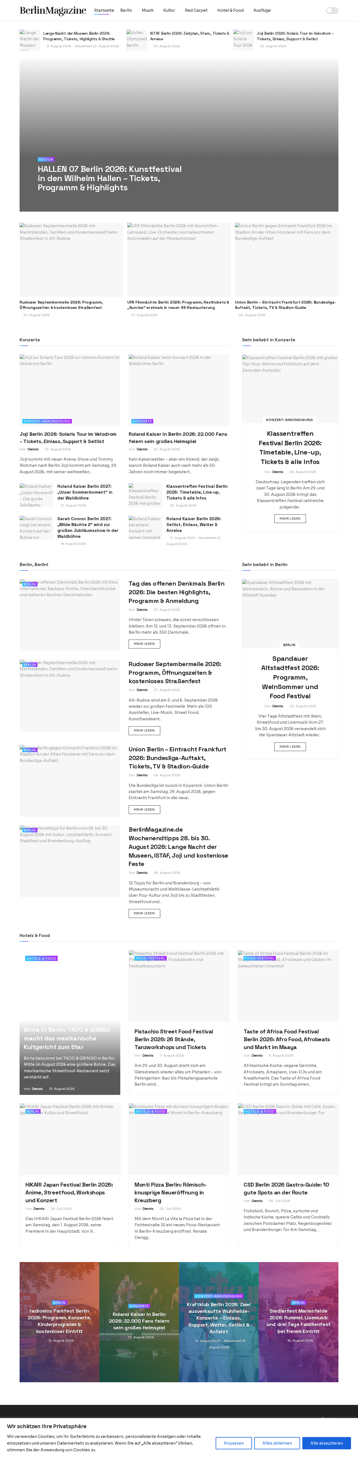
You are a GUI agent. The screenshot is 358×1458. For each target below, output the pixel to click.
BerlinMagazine (53, 10)
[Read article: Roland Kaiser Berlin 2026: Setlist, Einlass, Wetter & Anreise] (145, 528)
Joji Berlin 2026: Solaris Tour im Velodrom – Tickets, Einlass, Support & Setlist (188, 36)
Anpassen (234, 1443)
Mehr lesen (293, 518)
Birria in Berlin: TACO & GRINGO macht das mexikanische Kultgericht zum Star (67, 1038)
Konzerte (142, 421)
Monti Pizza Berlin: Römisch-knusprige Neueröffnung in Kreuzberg (171, 1192)
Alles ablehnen (277, 1443)
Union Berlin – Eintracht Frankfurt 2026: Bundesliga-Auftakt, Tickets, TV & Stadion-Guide (285, 305)
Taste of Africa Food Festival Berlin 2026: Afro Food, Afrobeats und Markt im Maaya (287, 1039)
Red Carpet (196, 10)
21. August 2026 (73, 505)
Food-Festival (150, 958)
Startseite (104, 10)
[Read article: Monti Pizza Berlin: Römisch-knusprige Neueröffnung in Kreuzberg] (179, 1139)
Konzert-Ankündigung (47, 421)
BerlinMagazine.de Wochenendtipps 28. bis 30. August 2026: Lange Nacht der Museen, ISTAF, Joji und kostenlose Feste (178, 846)
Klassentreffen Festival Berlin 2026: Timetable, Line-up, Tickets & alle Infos (197, 492)
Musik (148, 10)
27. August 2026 (272, 51)
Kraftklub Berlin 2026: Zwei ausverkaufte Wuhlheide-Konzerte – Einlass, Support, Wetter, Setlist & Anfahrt (219, 1317)
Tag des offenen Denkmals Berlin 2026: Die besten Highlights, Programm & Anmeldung (176, 592)
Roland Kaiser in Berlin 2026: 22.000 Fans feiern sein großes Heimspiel (139, 1321)
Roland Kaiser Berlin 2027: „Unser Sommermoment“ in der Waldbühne (84, 492)
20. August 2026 (183, 505)
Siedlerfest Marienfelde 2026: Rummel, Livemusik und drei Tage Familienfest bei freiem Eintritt (299, 1321)
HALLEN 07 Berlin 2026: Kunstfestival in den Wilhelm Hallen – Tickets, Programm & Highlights (110, 178)
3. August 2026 (280, 1055)
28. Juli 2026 (61, 1209)
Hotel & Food (230, 10)
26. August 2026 (166, 775)
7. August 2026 (171, 1055)
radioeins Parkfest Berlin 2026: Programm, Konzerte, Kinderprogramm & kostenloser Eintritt (59, 1321)
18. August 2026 (73, 544)
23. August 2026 (59, 46)
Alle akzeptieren (326, 1443)
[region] (179, 1438)
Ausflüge (262, 10)
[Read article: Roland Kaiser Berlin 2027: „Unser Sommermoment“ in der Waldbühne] (36, 495)
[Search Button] (316, 10)
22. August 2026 (166, 46)
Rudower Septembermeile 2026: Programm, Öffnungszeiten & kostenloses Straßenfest (61, 305)
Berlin (126, 10)
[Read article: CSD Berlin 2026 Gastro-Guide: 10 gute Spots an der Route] (288, 1139)
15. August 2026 (61, 1341)
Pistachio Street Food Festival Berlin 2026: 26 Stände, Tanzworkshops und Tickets (174, 1039)
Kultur (169, 10)
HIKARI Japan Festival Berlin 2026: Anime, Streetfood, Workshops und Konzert (69, 1192)
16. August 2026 (300, 1341)
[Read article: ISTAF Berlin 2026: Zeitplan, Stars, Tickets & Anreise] (30, 40)
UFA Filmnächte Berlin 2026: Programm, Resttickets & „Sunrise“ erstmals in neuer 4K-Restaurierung (296, 38)
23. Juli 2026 (170, 1209)
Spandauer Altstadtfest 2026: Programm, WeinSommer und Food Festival (290, 677)
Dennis (51, 199)
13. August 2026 (61, 1089)
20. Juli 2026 (279, 1201)
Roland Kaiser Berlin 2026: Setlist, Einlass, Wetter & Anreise (193, 524)
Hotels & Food (41, 958)
